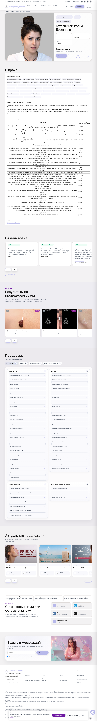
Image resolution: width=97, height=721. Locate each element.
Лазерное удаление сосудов (59, 379)
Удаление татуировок (15, 393)
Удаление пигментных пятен (17, 441)
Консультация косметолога (17, 464)
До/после (83, 56)
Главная (7, 11)
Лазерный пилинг (14, 468)
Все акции (87, 581)
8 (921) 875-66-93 (26, 695)
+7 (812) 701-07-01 (69, 6)
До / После (45, 678)
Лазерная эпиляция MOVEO (17, 424)
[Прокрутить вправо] (14, 269)
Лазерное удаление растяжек (59, 437)
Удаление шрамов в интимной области (20, 502)
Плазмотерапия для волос (58, 497)
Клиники (62, 678)
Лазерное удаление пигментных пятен (62, 433)
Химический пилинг (15, 410)
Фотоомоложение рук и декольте (60, 468)
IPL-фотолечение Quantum (16, 428)
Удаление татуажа (14, 388)
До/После (43, 5)
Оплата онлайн (75, 1)
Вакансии (79, 682)
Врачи (12, 11)
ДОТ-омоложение (14, 433)
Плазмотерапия (14, 415)
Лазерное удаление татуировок (60, 384)
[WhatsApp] (91, 1)
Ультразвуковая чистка (16, 402)
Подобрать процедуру (88, 6)
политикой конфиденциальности (16, 658)
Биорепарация (14, 459)
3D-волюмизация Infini (15, 446)
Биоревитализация (15, 455)
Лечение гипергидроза (58, 464)
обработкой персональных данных (37, 656)
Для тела (27, 675)
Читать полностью (79, 261)
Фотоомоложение (14, 477)
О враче (72, 56)
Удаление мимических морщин (18, 397)
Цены (49, 5)
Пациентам (30, 8)
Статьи (44, 683)
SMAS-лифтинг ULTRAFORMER (59, 446)
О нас (28, 5)
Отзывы (44, 680)
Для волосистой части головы (32, 680)
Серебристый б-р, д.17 (13, 223)
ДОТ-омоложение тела (58, 424)
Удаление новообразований (59, 488)
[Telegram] (82, 1)
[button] (13, 1)
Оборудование (63, 680)
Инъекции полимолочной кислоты (19, 472)
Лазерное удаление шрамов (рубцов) (62, 428)
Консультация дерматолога (17, 419)
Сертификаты (67, 1)
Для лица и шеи (29, 673)
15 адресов (26, 1)
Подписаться (42, 653)
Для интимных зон (29, 678)
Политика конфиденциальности (82, 678)
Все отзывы (10, 274)
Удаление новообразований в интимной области (22, 493)
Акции (55, 5)
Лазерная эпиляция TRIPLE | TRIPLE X (19, 375)
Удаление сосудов (14, 384)
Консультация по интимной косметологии (21, 515)
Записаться (79, 6)
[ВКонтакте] (85, 1)
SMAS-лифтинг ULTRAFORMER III (18, 450)
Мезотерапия (13, 406)
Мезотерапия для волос (58, 493)
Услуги (35, 5)
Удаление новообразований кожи (18, 379)
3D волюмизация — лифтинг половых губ (20, 510)
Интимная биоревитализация (18, 506)
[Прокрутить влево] (8, 269)
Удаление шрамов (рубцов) (17, 437)
